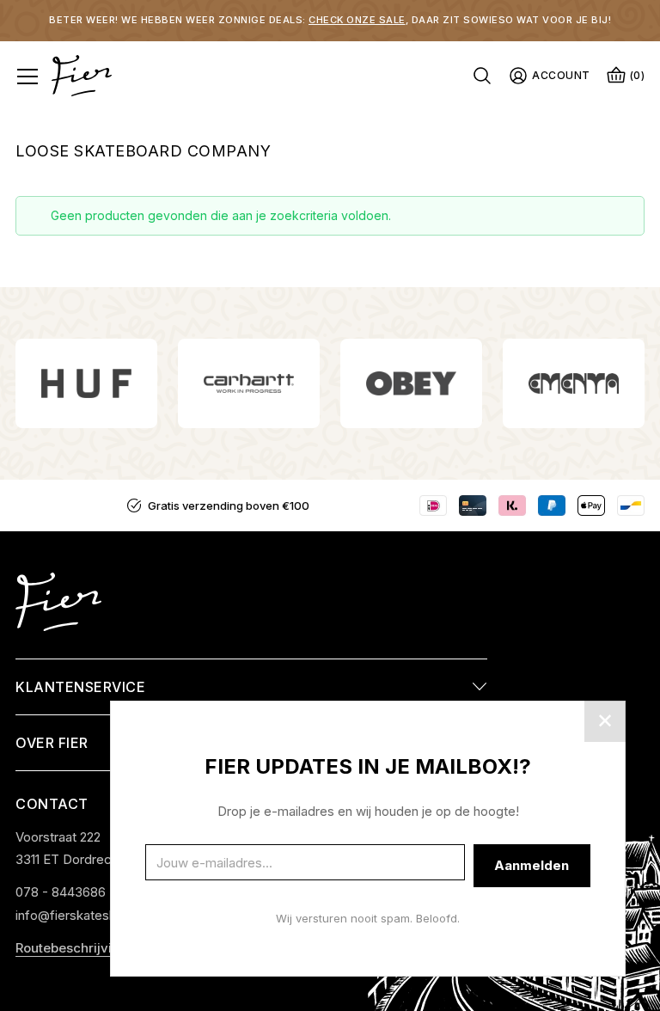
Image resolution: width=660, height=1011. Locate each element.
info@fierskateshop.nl (79, 915)
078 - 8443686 (60, 892)
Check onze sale (357, 20)
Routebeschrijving (71, 948)
